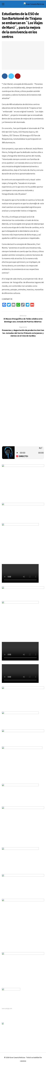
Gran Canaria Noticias (17, 1057)
